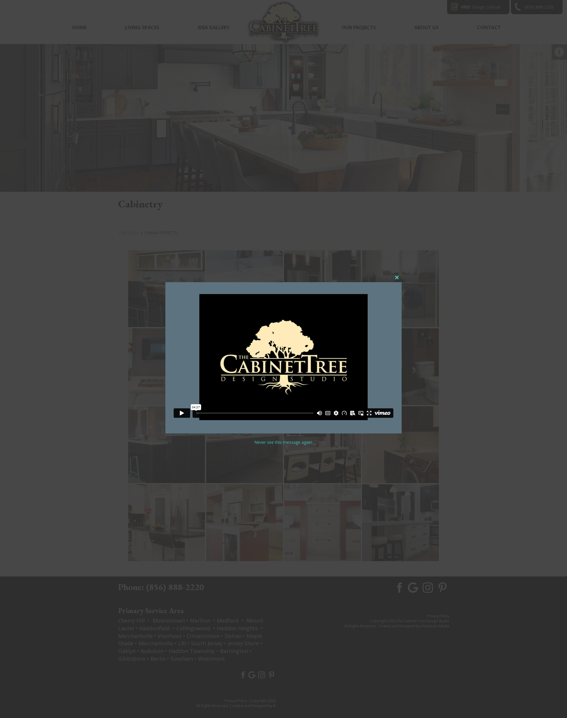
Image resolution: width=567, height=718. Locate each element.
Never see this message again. (283, 442)
